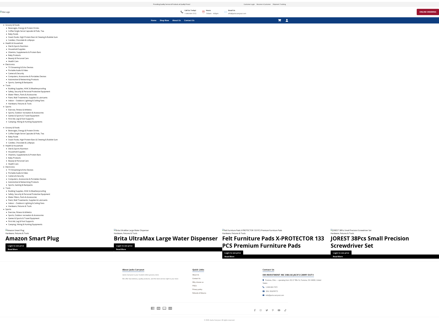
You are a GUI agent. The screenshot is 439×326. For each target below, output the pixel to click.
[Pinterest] (273, 310)
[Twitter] (267, 310)
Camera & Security (16, 176)
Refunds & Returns (199, 293)
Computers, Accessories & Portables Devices (27, 179)
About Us (176, 20)
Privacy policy (197, 289)
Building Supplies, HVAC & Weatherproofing (27, 191)
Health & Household (14, 145)
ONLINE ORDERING (427, 12)
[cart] (279, 20)
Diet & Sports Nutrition (18, 148)
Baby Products (14, 158)
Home (153, 20)
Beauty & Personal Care (18, 161)
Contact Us (189, 20)
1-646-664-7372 (271, 287)
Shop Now (164, 20)
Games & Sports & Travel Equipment (23, 218)
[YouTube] (279, 310)
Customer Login (249, 4)
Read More (13, 249)
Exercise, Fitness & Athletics (20, 212)
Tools (7, 188)
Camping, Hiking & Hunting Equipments (25, 224)
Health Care (13, 164)
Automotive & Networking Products (23, 182)
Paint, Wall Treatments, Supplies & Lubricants (27, 200)
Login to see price (16, 246)
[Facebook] (255, 310)
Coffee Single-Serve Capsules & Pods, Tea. (26, 133)
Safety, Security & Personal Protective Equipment (29, 194)
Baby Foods (13, 136)
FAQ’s (194, 286)
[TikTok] (285, 310)
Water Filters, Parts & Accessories (22, 197)
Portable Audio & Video (18, 173)
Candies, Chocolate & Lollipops (21, 142)
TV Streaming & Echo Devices (20, 170)
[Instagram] (261, 310)
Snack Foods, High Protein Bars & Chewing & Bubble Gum (33, 139)
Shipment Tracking (279, 4)
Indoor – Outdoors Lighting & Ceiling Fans (26, 203)
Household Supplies (16, 152)
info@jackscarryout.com (275, 295)
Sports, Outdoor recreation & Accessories (26, 215)
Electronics (10, 167)
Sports (8, 209)
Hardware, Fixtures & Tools (20, 206)
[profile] (287, 20)
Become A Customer (264, 4)
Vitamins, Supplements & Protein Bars (24, 154)
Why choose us (197, 282)
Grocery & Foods (12, 127)
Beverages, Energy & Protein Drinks (23, 130)
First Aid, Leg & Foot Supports (21, 221)
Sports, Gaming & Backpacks (20, 185)
